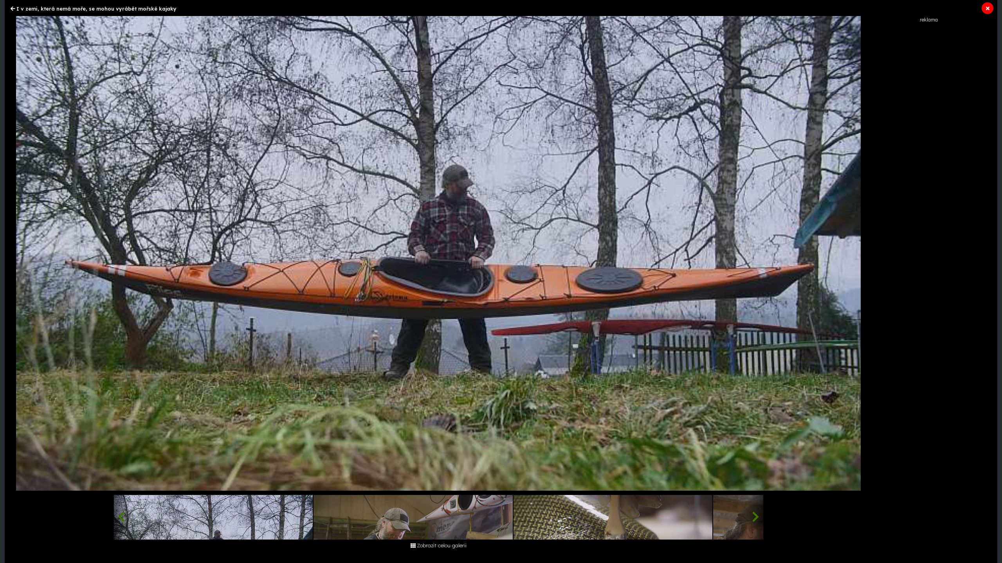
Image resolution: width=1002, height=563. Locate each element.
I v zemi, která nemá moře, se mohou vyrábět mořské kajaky (96, 8)
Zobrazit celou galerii (442, 545)
